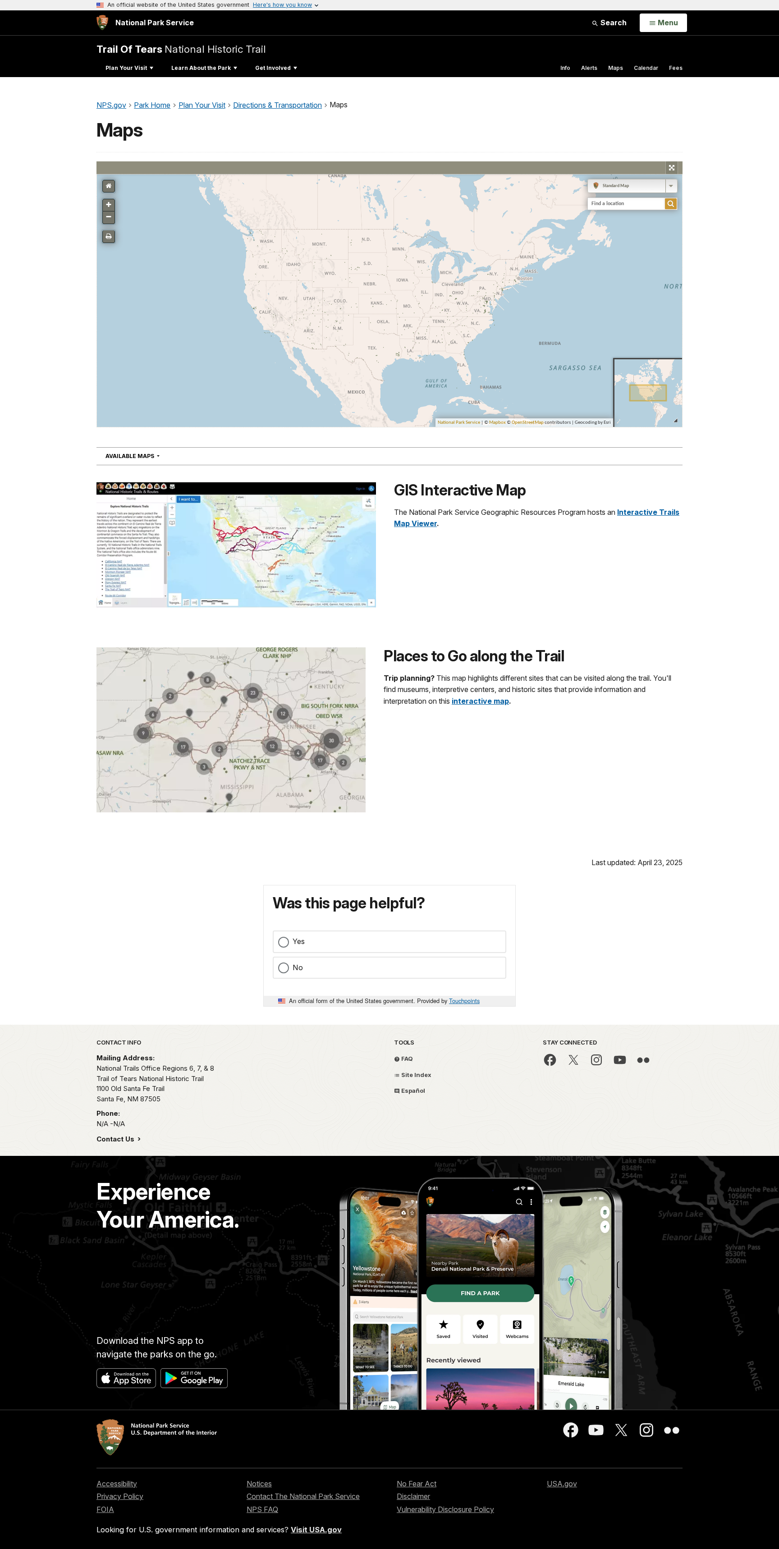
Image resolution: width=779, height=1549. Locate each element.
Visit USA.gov (316, 1529)
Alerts (589, 67)
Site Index (415, 1074)
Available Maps (148, 455)
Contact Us (116, 1139)
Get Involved (273, 67)
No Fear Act (416, 1483)
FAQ (406, 1058)
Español (412, 1090)
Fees (676, 67)
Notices (259, 1483)
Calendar (646, 67)
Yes (299, 941)
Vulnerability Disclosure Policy (445, 1509)
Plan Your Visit (126, 67)
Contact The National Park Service (303, 1496)
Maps (615, 67)
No (298, 967)
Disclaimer (413, 1496)
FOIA (105, 1509)
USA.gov (562, 1483)
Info (565, 67)
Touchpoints (464, 1000)
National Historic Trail (181, 49)
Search (613, 22)
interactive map (480, 701)
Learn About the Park (201, 67)
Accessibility (116, 1483)
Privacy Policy (119, 1496)
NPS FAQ (262, 1509)
